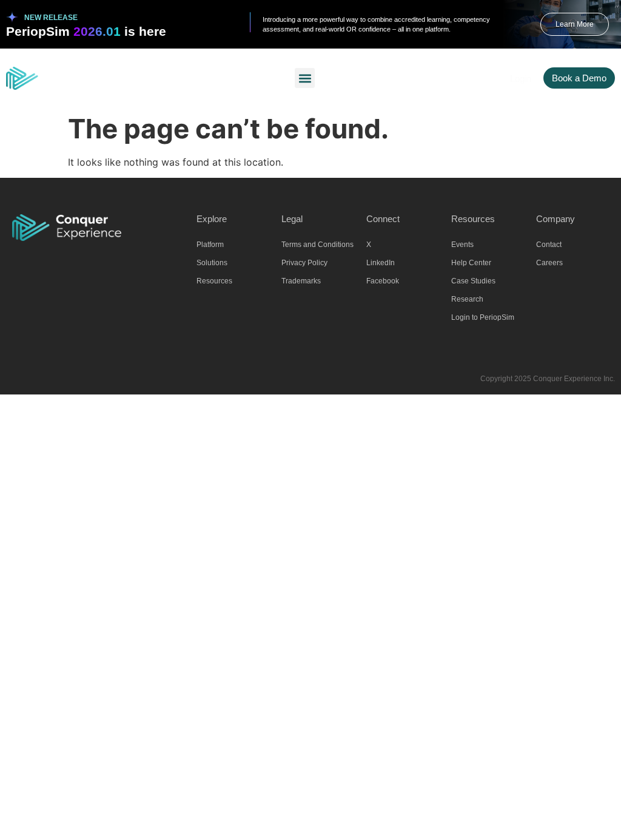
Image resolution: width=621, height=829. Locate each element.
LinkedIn (380, 263)
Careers (549, 263)
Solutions (211, 263)
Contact (549, 244)
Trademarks (301, 281)
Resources (214, 281)
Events (462, 244)
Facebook (382, 281)
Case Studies (473, 281)
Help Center (471, 263)
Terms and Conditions (317, 244)
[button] (305, 78)
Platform (210, 244)
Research (467, 299)
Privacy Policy (304, 263)
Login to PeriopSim (482, 317)
